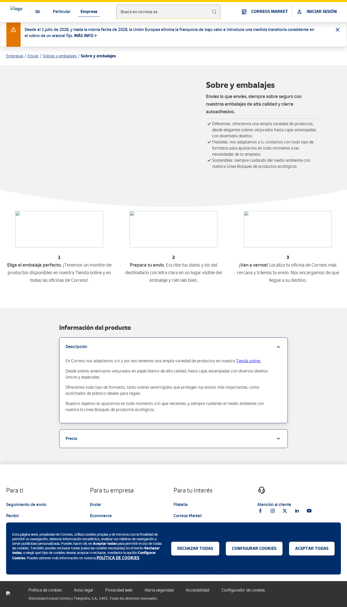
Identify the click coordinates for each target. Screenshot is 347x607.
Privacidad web (118, 590)
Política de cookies (45, 590)
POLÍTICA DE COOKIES (118, 557)
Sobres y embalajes (60, 56)
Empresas (14, 56)
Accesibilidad (197, 590)
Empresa (89, 11)
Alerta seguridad (159, 590)
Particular (61, 11)
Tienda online (248, 360)
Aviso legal (83, 590)
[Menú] (33, 11)
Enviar (33, 56)
